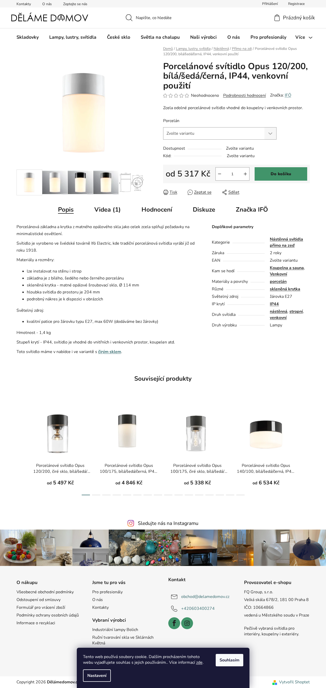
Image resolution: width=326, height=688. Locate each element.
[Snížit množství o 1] (219, 173)
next (306, 450)
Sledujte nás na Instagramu (168, 523)
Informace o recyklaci (35, 623)
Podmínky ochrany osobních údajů (47, 615)
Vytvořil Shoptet (294, 682)
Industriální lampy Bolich (115, 630)
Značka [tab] (252, 209)
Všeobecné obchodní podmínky (45, 592)
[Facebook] (174, 623)
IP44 (274, 304)
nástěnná (278, 311)
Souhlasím (229, 660)
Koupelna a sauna (287, 268)
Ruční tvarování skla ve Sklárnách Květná (123, 640)
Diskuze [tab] (204, 209)
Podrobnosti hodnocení (244, 95)
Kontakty (23, 4)
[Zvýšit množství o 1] (245, 173)
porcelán (278, 281)
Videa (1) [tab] (107, 209)
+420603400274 (198, 608)
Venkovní (278, 274)
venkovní (278, 318)
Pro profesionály (107, 592)
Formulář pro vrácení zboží (40, 607)
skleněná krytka (285, 289)
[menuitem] (27, 37)
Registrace (296, 3)
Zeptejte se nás (75, 4)
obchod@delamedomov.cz (205, 596)
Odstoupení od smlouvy (38, 600)
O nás (47, 4)
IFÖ (288, 95)
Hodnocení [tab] (156, 209)
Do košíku (281, 174)
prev (20, 450)
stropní (296, 311)
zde (199, 662)
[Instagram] (187, 623)
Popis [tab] (66, 209)
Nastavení (96, 675)
